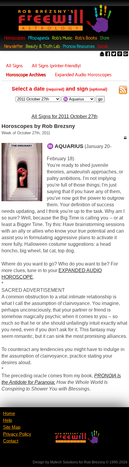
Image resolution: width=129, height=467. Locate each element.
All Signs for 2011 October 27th (65, 116)
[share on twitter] (113, 54)
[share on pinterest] (119, 54)
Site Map (11, 427)
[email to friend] (102, 54)
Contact (10, 441)
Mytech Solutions (64, 462)
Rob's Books (86, 38)
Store (104, 38)
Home (9, 413)
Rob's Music (62, 38)
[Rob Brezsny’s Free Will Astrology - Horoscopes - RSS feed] (123, 91)
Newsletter (13, 47)
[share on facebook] (107, 54)
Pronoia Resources (78, 47)
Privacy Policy (17, 434)
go (100, 99)
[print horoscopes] (125, 137)
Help (7, 420)
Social (102, 47)
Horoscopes (14, 38)
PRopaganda (38, 38)
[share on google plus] (125, 54)
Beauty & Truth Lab (43, 47)
